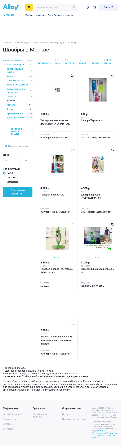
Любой (10, 173)
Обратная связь (11, 419)
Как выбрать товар (12, 414)
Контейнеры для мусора (19, 70)
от (6, 160)
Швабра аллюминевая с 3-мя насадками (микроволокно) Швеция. (56, 340)
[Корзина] (94, 7)
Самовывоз (12, 182)
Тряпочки (19, 96)
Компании (41, 15)
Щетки (19, 109)
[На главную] (13, 7)
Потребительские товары (60, 15)
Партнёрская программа (74, 419)
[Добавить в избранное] (72, 75)
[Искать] (74, 7)
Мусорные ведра (19, 113)
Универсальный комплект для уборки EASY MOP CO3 (55, 122)
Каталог (29, 15)
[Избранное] (87, 7)
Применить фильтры (18, 192)
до (26, 160)
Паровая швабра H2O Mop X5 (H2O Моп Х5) (56, 271)
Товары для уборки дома (54, 42)
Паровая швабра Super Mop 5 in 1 (97, 271)
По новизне (95, 61)
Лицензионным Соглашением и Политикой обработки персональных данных (104, 434)
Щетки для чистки (19, 118)
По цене (57, 61)
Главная (7, 42)
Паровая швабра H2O (52, 194)
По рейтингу (69, 61)
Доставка (11, 177)
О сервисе (8, 424)
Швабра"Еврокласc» (92, 120)
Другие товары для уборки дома (19, 90)
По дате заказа (108, 61)
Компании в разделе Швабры (16, 131)
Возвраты (8, 429)
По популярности (44, 61)
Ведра (19, 76)
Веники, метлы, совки (19, 85)
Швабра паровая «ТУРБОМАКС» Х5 (91, 196)
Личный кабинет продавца (41, 415)
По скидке (82, 61)
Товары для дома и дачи (26, 42)
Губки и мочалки (19, 80)
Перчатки (19, 105)
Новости (66, 414)
